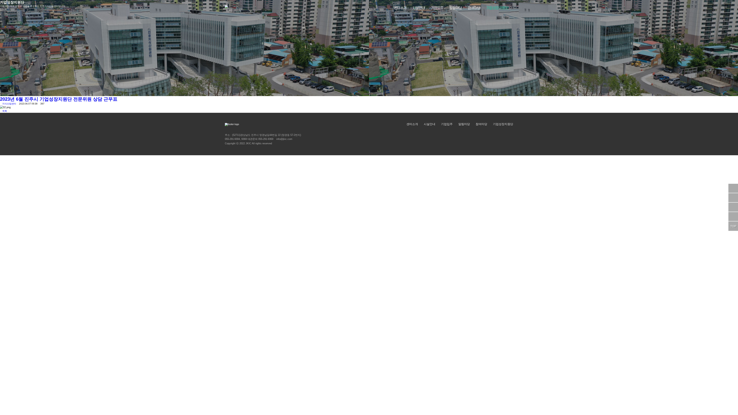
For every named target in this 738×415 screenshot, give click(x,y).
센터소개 (400, 8)
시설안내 (418, 8)
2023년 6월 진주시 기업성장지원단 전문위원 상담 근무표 (58, 99)
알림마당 (455, 8)
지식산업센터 (9, 103)
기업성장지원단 (497, 8)
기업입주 (437, 8)
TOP (733, 226)
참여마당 (474, 8)
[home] (226, 8)
